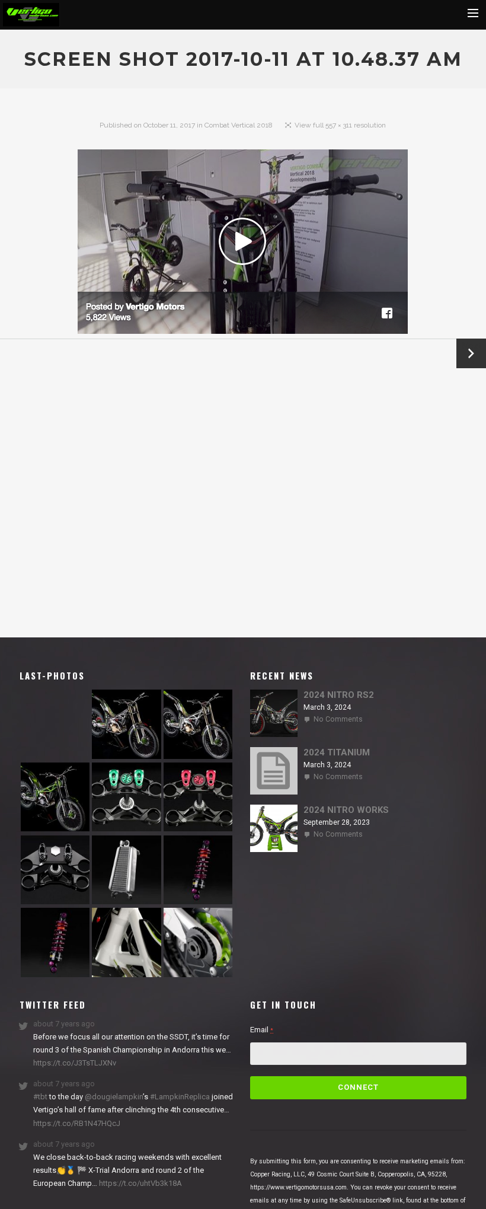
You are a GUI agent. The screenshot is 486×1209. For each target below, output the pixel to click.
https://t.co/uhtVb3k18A (139, 1183)
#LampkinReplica (180, 1096)
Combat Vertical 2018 (238, 125)
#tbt (40, 1096)
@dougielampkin (114, 1096)
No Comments (338, 719)
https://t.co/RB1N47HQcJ (76, 1123)
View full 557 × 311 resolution (340, 125)
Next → (471, 353)
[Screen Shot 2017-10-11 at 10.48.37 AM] (243, 244)
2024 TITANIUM (336, 752)
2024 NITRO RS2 (338, 695)
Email (261, 1029)
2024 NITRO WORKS (346, 810)
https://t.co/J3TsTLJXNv (74, 1062)
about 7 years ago (64, 1023)
